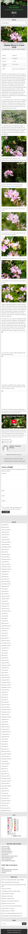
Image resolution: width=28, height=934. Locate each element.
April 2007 (4, 771)
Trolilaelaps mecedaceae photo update (11, 891)
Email (3, 495)
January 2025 (5, 534)
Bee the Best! (14, 7)
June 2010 (4, 741)
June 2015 (4, 633)
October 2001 (5, 803)
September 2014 (5, 645)
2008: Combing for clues (7, 857)
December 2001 (5, 800)
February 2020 (5, 581)
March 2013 (4, 675)
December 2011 (5, 709)
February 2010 (5, 751)
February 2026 (5, 529)
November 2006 (6, 781)
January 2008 (5, 763)
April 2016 (4, 620)
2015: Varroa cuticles (7, 852)
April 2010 (4, 746)
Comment (4, 473)
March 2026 (4, 527)
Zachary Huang (7, 49)
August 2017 (4, 606)
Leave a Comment (21, 49)
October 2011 (5, 714)
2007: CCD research (6, 859)
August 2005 (5, 790)
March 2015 (4, 638)
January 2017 (5, 608)
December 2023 (5, 542)
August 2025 (5, 532)
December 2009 (5, 753)
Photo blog (21, 43)
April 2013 (4, 672)
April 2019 (4, 591)
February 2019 (5, 596)
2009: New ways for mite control (9, 855)
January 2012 (5, 707)
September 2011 (5, 716)
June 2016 (4, 616)
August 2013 (4, 667)
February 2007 (5, 776)
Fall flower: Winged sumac (8, 898)
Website (4, 500)
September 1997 (5, 810)
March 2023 (4, 549)
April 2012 (4, 699)
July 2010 (4, 739)
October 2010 (5, 734)
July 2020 (4, 574)
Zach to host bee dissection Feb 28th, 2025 (12, 906)
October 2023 (5, 544)
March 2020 (4, 579)
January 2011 (5, 729)
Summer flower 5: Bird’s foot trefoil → (14, 458)
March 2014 (4, 660)
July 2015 (4, 630)
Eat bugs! (4, 872)
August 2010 (5, 736)
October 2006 (5, 783)
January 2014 (5, 662)
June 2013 (4, 670)
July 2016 (4, 613)
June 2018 (4, 601)
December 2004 (5, 795)
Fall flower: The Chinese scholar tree (10, 901)
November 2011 (5, 712)
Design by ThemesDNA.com (14, 932)
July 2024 (4, 537)
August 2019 (4, 586)
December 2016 (5, 611)
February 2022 (5, 554)
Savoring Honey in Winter (8, 893)
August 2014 (4, 648)
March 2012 (4, 702)
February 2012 (5, 704)
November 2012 (5, 684)
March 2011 (4, 724)
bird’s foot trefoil (11, 186)
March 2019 (4, 593)
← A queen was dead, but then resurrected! (14, 461)
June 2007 (4, 766)
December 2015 (5, 625)
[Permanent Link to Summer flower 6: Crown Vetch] (14, 34)
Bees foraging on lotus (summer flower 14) (12, 915)
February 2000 (5, 808)
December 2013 (5, 665)
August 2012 (4, 689)
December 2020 (5, 566)
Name (3, 490)
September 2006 (6, 786)
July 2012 (4, 692)
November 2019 (5, 583)
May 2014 (4, 655)
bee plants (7, 43)
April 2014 (4, 657)
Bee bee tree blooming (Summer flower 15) (12, 913)
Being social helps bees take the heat (10, 882)
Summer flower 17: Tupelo (8, 908)
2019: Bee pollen (5, 846)
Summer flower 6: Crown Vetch (14, 46)
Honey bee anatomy (6, 888)
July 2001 (4, 805)
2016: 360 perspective (7, 851)
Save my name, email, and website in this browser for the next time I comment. (12, 508)
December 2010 (5, 731)
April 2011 (4, 721)
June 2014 (4, 653)
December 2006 (5, 778)
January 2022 (5, 556)
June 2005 (4, 793)
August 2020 (5, 571)
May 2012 (4, 697)
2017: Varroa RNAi (6, 848)
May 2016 (4, 618)
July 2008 (4, 761)
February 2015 (5, 640)
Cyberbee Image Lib (6, 870)
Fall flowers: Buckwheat (7, 896)
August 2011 (4, 719)
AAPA (3, 867)
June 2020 (4, 576)
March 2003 (4, 798)
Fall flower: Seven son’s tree (8, 903)
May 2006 (4, 788)
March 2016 (4, 623)
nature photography (14, 43)
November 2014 (5, 643)
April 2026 (4, 524)
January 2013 (5, 680)
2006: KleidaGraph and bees (8, 860)
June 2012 (4, 694)
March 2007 (4, 773)
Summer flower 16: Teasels (8, 910)
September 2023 (6, 547)
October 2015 (5, 628)
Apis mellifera (14, 454)
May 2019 (4, 588)
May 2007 (4, 768)
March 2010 (4, 749)
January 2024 (5, 539)
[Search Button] (14, 16)
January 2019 (5, 598)
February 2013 (5, 677)
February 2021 (5, 564)
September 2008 (6, 758)
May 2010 (4, 744)
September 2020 (6, 569)
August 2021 (4, 561)
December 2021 (5, 559)
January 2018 (5, 603)
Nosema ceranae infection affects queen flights (13, 879)
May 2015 (4, 635)
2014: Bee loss (5, 854)
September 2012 (6, 687)
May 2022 (4, 551)
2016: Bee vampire (6, 849)
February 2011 (5, 726)
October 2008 (5, 756)
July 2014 (4, 650)
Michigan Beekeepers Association (10, 869)
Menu (15, 12)
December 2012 (5, 682)
